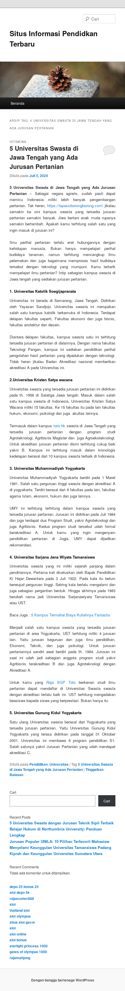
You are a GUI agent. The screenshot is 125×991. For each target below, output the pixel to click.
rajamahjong (20, 957)
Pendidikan (38, 764)
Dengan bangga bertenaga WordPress (62, 980)
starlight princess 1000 (29, 945)
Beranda (17, 103)
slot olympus (20, 916)
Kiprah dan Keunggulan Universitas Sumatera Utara (56, 853)
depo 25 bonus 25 (24, 886)
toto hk (59, 425)
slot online (18, 934)
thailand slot (20, 910)
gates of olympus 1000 (28, 951)
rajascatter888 (22, 898)
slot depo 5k (20, 892)
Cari (13, 792)
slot (13, 904)
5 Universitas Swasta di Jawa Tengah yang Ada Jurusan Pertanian (44, 157)
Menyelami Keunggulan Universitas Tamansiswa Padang (60, 847)
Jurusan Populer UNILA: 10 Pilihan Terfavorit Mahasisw (59, 841)
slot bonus (18, 939)
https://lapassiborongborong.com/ (75, 205)
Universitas (59, 764)
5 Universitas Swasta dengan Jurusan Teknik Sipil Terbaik (62, 823)
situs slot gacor (22, 922)
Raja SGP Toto (61, 682)
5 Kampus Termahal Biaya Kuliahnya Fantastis (70, 615)
